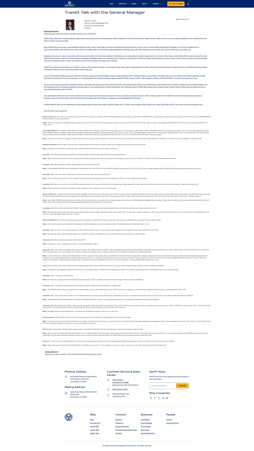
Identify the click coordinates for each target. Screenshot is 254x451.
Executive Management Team (126, 430)
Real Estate (145, 430)
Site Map (118, 433)
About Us (118, 419)
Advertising (145, 419)
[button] (85, 379)
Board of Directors (122, 426)
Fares (92, 419)
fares (134, 4)
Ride (112, 4)
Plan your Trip (95, 423)
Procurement (146, 426)
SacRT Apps (94, 433)
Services (122, 4)
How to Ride (94, 426)
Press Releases (146, 423)
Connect (156, 4)
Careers (169, 419)
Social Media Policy (148, 433)
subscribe (182, 386)
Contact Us (119, 423)
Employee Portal (172, 423)
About (144, 4)
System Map (94, 430)
